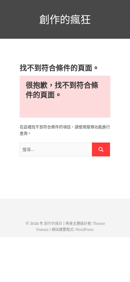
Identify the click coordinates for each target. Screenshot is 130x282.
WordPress (84, 229)
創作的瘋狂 (65, 19)
